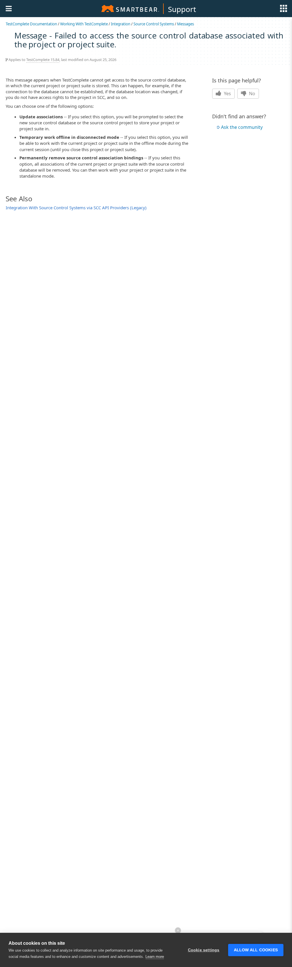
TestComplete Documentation (31, 24)
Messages (185, 24)
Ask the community (242, 127)
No (251, 93)
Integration (120, 24)
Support (182, 9)
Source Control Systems (153, 24)
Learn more (154, 956)
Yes (227, 93)
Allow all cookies (256, 950)
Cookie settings (204, 950)
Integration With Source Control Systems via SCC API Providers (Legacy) (76, 207)
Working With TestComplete (84, 24)
